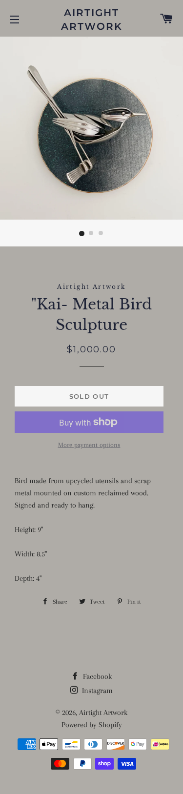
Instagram (96, 690)
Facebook (96, 676)
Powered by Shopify (91, 724)
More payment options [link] (89, 444)
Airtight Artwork (91, 19)
